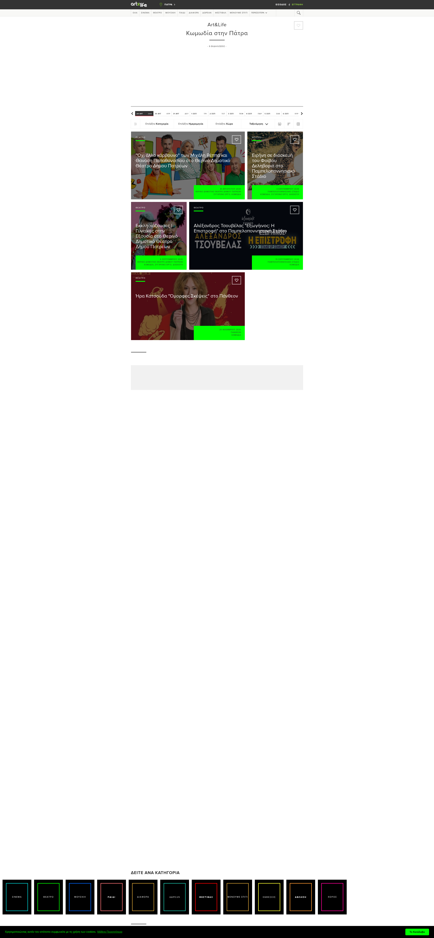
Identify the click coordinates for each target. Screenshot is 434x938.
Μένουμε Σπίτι (239, 13)
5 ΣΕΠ (272, 114)
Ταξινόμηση (256, 123)
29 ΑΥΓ (144, 114)
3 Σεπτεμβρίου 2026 (288, 189)
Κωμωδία (236, 194)
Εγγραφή (297, 4)
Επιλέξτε (156, 123)
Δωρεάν (207, 13)
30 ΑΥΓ (162, 114)
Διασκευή (294, 194)
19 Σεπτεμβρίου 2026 (287, 259)
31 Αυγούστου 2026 (230, 189)
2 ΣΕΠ (217, 114)
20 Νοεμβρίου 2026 (230, 330)
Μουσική (170, 13)
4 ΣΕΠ (254, 114)
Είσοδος (281, 4)
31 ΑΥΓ (181, 114)
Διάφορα (194, 13)
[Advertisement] (217, 75)
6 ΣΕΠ (290, 114)
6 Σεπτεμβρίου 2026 (171, 259)
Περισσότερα (257, 13)
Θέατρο (157, 13)
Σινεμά (145, 13)
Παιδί (182, 13)
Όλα (135, 13)
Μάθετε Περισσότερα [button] (109, 931)
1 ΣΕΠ (199, 114)
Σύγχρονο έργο (222, 194)
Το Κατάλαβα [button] (417, 932)
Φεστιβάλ (220, 13)
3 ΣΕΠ (235, 114)
